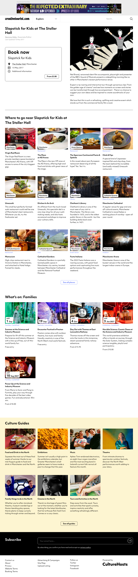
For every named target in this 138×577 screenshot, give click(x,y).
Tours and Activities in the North (84, 499)
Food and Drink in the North (17, 452)
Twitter (73, 563)
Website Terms (11, 569)
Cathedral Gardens (46, 256)
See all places (69, 282)
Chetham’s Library (78, 203)
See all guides (69, 523)
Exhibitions (42, 452)
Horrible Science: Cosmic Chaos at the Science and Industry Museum (118, 330)
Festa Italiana (76, 256)
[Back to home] (17, 19)
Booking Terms (11, 571)
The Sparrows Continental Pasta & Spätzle (85, 156)
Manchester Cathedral (113, 203)
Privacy (8, 566)
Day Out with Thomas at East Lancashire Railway (83, 330)
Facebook (74, 568)
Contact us (9, 560)
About (7, 563)
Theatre (106, 452)
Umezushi (9, 203)
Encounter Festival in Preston (50, 329)
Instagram (74, 565)
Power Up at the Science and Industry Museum (17, 384)
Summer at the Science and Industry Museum (17, 330)
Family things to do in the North (18, 499)
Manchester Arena (111, 256)
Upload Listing (44, 566)
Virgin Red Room (12, 153)
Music (72, 452)
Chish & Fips (108, 155)
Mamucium (10, 256)
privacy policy (85, 547)
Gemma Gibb (11, 37)
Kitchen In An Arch (46, 203)
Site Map (41, 563)
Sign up (130, 541)
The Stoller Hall (19, 64)
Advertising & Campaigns (49, 560)
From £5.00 (52, 76)
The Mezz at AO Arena (43, 156)
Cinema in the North (46, 499)
